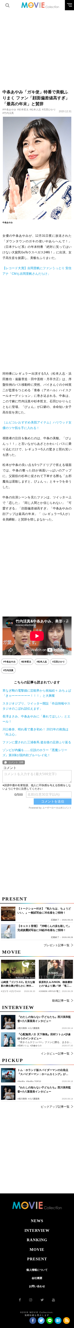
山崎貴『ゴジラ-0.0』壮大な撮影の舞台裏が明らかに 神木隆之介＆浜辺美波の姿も (18, 984)
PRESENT (37, 1259)
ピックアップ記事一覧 (55, 1106)
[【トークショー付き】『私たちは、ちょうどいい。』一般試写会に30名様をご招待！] (8, 914)
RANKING (37, 1240)
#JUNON (43, 991)
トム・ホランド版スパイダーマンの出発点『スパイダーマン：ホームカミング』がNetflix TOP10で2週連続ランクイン (42, 1072)
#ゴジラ (4, 991)
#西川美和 (22, 1099)
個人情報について (37, 1269)
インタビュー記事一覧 (55, 1053)
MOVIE (37, 1249)
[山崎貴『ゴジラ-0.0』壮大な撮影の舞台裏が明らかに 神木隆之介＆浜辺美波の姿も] (18, 969)
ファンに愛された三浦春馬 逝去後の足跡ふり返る (36, 742)
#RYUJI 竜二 (54, 991)
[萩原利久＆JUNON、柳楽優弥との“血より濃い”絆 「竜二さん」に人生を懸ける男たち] (56, 969)
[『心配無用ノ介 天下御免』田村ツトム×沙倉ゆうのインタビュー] (8, 1039)
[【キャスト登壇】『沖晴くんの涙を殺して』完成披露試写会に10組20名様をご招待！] (8, 931)
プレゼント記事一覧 (56, 945)
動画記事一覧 (60, 1000)
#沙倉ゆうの (36, 1045)
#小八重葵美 (33, 1099)
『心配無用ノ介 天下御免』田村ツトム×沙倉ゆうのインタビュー (44, 1036)
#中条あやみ (9, 109)
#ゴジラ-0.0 (15, 991)
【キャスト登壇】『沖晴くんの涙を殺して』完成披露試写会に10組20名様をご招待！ (44, 928)
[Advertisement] (37, 47)
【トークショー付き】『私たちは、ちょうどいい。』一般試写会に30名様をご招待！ (44, 910)
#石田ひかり (49, 109)
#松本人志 (35, 109)
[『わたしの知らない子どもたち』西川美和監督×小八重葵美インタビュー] (8, 1093)
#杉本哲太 (23, 109)
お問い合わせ (37, 1286)
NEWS (37, 1221)
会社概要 (37, 1278)
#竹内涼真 (8, 113)
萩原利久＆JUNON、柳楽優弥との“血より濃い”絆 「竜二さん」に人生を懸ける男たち (55, 984)
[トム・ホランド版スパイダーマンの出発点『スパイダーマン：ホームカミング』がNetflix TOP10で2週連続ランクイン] (8, 1075)
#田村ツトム (23, 1045)
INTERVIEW (37, 1230)
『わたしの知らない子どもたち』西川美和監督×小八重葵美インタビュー (44, 1089)
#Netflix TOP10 (33, 1081)
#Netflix (21, 1081)
